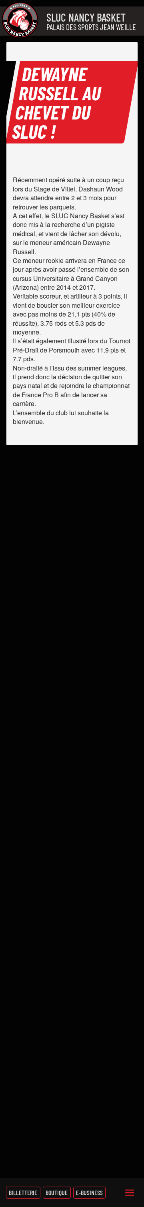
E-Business (89, 1192)
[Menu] (130, 1193)
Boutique (57, 1192)
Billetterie (23, 1192)
